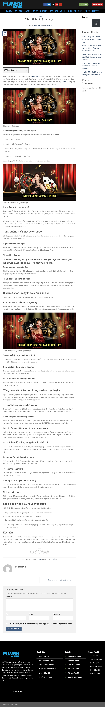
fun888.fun (49, 25)
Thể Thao (78, 11)
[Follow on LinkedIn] (21, 691)
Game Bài (54, 11)
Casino (27, 11)
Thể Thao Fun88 (96, 659)
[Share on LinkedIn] (47, 551)
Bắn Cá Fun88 (95, 674)
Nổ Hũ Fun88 (95, 670)
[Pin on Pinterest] (43, 551)
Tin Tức (95, 11)
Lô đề (62, 11)
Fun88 (64, 82)
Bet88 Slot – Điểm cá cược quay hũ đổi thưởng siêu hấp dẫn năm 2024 (91, 48)
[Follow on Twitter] (49, 4)
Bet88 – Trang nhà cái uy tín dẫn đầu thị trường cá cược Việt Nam (92, 57)
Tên (8, 614)
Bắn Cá (9, 11)
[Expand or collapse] (26, 70)
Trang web (56, 614)
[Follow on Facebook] (45, 4)
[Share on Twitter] (35, 551)
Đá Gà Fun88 (94, 663)
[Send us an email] (53, 4)
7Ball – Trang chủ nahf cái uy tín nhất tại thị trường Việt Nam (92, 39)
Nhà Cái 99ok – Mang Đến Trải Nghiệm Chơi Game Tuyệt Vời (91, 65)
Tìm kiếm (85, 17)
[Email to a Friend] (39, 551)
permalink (53, 559)
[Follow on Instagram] (16, 691)
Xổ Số (87, 11)
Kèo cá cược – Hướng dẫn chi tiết (60, 580)
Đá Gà (35, 11)
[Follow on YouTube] (60, 4)
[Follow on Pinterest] (56, 4)
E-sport (43, 11)
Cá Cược (18, 11)
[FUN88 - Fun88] (21, 4)
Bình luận (9, 597)
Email (31, 614)
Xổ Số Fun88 (94, 656)
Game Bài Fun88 (96, 666)
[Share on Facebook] (32, 551)
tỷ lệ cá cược (37, 76)
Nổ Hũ (69, 11)
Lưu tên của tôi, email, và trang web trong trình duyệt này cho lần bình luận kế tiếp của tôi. (41, 624)
